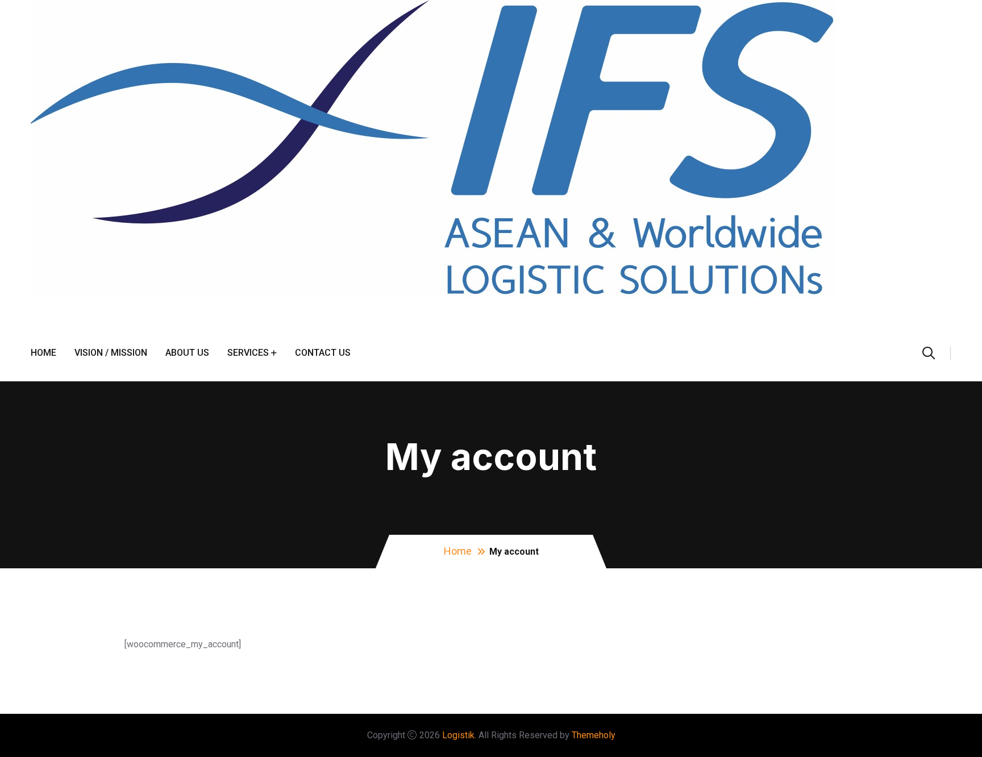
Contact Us (323, 352)
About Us (187, 352)
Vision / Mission (110, 352)
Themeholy (593, 735)
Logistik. (459, 735)
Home (43, 352)
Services (248, 352)
